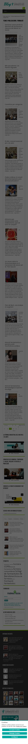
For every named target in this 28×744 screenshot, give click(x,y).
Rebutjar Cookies (14, 733)
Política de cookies (21, 726)
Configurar (14, 737)
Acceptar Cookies (14, 729)
